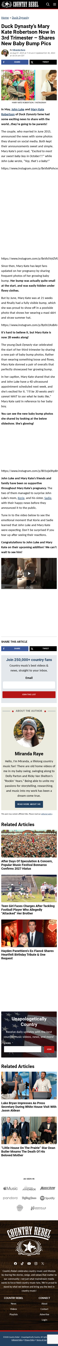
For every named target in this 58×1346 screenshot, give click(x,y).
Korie (21, 498)
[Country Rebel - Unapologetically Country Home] (19, 4)
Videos (13, 1309)
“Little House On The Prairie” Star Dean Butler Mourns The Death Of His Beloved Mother (28, 1151)
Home (5, 17)
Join (49, 1049)
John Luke (17, 109)
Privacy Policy (30, 1340)
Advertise (44, 1314)
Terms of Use (42, 1340)
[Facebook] (15, 1263)
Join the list (29, 694)
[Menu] (54, 4)
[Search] (47, 4)
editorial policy (46, 814)
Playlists (14, 1314)
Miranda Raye (19, 50)
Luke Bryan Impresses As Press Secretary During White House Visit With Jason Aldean (28, 1106)
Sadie (47, 498)
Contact (44, 1309)
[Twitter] (42, 1263)
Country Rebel (13, 1298)
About (44, 1304)
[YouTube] (29, 1263)
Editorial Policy (17, 1340)
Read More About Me (29, 804)
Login (44, 1320)
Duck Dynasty (20, 17)
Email (29, 678)
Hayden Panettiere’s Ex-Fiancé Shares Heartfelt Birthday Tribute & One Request (27, 954)
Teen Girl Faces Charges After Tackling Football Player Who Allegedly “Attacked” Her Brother (28, 909)
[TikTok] (22, 1263)
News (13, 1304)
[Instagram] (35, 1263)
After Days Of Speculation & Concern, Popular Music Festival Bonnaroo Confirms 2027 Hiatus (27, 864)
